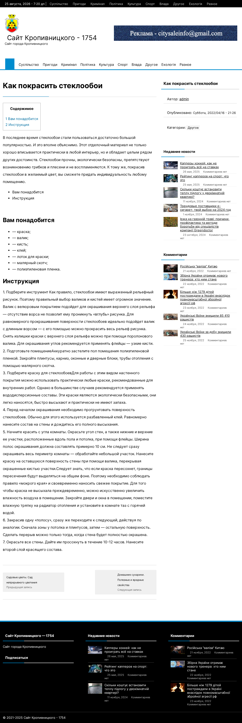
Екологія (195, 4)
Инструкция (17, 125)
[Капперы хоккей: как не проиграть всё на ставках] (171, 165)
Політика (116, 4)
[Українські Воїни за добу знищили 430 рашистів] (171, 333)
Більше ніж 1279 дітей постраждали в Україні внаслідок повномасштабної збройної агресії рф (205, 297)
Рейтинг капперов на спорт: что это (204, 178)
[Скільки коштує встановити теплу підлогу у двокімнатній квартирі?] (171, 192)
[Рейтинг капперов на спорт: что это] (171, 178)
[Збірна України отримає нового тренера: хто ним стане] (171, 277)
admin (184, 99)
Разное (212, 4)
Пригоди (79, 4)
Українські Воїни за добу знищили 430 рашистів (205, 333)
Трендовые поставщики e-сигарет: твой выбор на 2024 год (205, 208)
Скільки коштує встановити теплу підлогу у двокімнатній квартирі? (202, 193)
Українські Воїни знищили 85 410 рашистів (205, 317)
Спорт (150, 4)
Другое (178, 4)
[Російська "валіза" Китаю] (171, 268)
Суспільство (59, 4)
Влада (164, 4)
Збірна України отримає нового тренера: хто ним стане (204, 277)
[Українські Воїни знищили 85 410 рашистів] (171, 317)
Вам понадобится (21, 119)
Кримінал (98, 4)
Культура (134, 4)
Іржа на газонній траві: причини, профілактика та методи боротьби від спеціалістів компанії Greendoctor (204, 224)
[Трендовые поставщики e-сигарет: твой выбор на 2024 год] (171, 208)
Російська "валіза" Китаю (198, 266)
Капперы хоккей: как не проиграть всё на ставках (199, 165)
